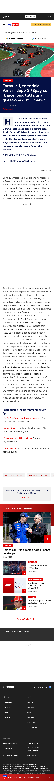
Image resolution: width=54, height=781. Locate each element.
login (48, 17)
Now (29, 713)
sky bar (30, 718)
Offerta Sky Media (11, 755)
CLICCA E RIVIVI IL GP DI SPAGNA (19, 155)
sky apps (31, 708)
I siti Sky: (6, 697)
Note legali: (7, 738)
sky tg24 (6, 708)
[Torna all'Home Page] (13, 24)
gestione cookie (10, 744)
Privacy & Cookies (18, 766)
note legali (8, 749)
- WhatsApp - (9, 428)
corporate (32, 755)
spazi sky (31, 723)
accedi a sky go (40, 687)
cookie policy (33, 744)
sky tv (30, 703)
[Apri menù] (4, 24)
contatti (42, 768)
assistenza (34, 768)
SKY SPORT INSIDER (41, 24)
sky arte (6, 718)
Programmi (32, 728)
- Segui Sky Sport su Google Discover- (22, 418)
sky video (7, 713)
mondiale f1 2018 (38, 475)
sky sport (7, 703)
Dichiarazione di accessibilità (34, 749)
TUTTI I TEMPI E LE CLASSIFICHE (19, 161)
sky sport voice (14, 475)
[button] (23, 777)
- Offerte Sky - (10, 448)
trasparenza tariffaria (22, 768)
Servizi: (30, 697)
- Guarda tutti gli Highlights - (17, 438)
